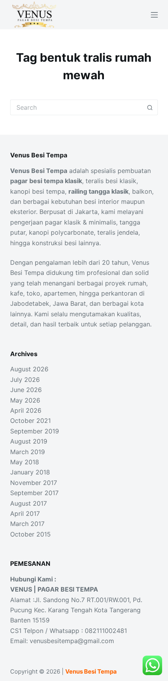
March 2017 (27, 524)
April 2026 (25, 410)
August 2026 (29, 369)
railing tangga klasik (98, 191)
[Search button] (150, 107)
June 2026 (26, 390)
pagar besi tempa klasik (46, 181)
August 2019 (28, 441)
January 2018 (30, 472)
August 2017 (28, 503)
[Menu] (154, 14)
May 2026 (25, 400)
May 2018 (24, 462)
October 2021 (30, 420)
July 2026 (25, 379)
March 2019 (27, 452)
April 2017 (25, 513)
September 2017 (34, 493)
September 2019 (34, 431)
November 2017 (33, 483)
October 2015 (30, 534)
